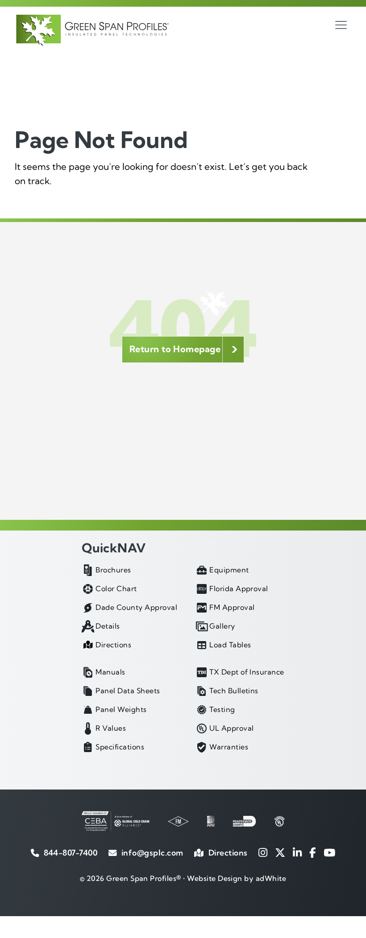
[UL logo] (279, 821)
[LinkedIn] (297, 852)
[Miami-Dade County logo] (244, 821)
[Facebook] (312, 852)
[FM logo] (178, 821)
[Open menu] (341, 25)
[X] (280, 852)
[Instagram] (262, 852)
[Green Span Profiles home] (92, 30)
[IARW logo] (211, 821)
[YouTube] (329, 852)
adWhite (271, 878)
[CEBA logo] (115, 821)
